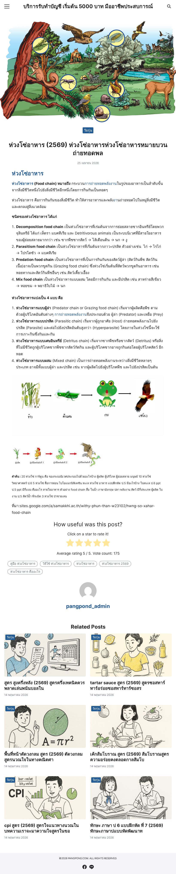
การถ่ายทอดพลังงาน (101, 183)
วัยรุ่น (88, 130)
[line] (91, 866)
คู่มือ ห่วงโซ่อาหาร (22, 563)
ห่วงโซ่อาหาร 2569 (115, 563)
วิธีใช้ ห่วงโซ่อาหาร (56, 563)
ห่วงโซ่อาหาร (28, 173)
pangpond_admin (88, 606)
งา (115, 200)
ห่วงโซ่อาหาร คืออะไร (25, 571)
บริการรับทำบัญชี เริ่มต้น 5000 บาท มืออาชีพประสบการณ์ (88, 6)
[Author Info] (88, 598)
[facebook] (84, 866)
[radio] (70, 544)
